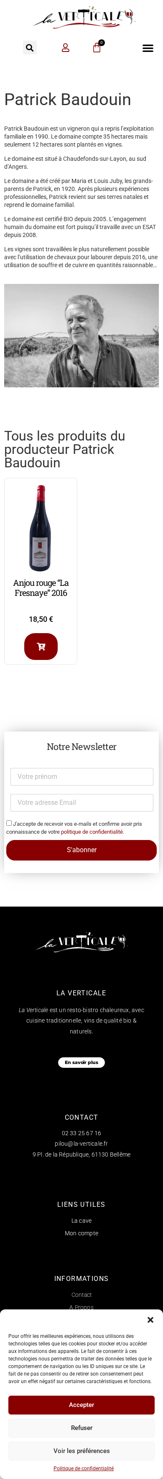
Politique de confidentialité (83, 1468)
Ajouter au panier (41, 646)
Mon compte (81, 1233)
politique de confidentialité (92, 832)
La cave (81, 1220)
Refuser (81, 1428)
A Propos (81, 1307)
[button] (150, 1320)
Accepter (81, 1405)
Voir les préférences (81, 1451)
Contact (81, 1294)
